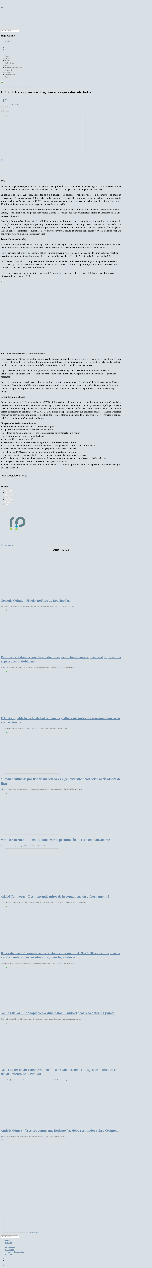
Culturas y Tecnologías (13, 68)
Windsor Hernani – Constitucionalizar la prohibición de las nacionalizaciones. (57, 839)
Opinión (8, 41)
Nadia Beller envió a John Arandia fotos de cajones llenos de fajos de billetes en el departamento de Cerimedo (59, 1071)
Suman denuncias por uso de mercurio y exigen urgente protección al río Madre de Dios (61, 781)
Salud (7, 77)
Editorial (8, 58)
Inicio (7, 56)
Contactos (9, 65)
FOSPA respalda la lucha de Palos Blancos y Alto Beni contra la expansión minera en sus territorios (60, 720)
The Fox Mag (34, 1232)
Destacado (15, 87)
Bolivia (7, 72)
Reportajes (9, 70)
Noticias (24, 87)
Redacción (15, 104)
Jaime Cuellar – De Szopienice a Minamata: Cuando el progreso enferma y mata (58, 1013)
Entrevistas (9, 63)
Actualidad (5, 87)
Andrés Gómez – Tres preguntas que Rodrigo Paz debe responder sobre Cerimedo (60, 1130)
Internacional (10, 75)
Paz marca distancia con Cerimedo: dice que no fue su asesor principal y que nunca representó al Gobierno (61, 659)
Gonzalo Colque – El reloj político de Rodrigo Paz (35, 600)
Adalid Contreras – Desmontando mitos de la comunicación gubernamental (55, 896)
